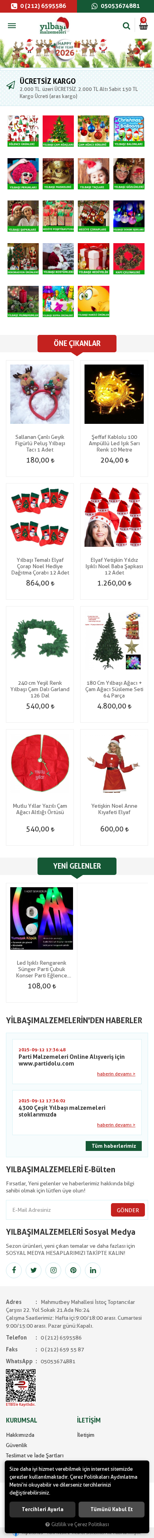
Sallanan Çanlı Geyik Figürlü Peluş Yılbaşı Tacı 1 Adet (40, 443)
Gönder (128, 1210)
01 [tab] (77, 69)
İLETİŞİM (89, 1420)
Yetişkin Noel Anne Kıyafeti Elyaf (114, 809)
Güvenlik (16, 1445)
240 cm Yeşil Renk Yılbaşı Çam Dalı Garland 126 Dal (39, 689)
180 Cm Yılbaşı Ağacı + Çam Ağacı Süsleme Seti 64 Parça (114, 689)
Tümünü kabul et (111, 1509)
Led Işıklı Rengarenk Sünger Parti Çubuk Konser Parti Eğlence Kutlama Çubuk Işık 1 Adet (41, 969)
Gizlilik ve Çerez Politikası (80, 1524)
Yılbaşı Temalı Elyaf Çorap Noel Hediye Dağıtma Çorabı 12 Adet (40, 566)
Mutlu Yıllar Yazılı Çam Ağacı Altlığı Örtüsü (40, 809)
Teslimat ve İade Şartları (35, 1455)
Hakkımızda (20, 1435)
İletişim (85, 1435)
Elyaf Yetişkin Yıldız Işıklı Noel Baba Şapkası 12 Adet (114, 566)
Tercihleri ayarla (43, 1509)
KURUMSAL (21, 1420)
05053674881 (120, 5)
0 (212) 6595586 (42, 5)
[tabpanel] (77, 53)
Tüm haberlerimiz (114, 1146)
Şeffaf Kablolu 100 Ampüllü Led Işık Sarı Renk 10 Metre (114, 443)
